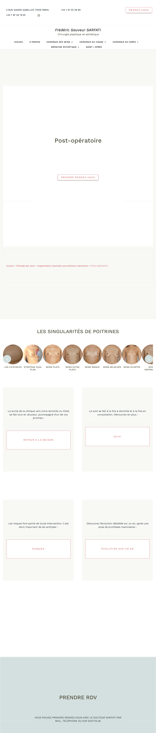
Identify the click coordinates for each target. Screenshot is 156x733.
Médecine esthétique (64, 47)
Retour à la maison (38, 440)
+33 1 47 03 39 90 (71, 10)
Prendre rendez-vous (78, 177)
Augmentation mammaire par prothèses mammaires (62, 266)
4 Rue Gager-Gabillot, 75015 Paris (27, 10)
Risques (38, 548)
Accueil (18, 42)
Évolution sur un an (117, 548)
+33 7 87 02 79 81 (15, 15)
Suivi (117, 436)
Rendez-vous (139, 10)
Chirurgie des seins (58, 42)
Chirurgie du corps (124, 42)
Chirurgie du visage (91, 42)
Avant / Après (94, 47)
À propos (35, 42)
